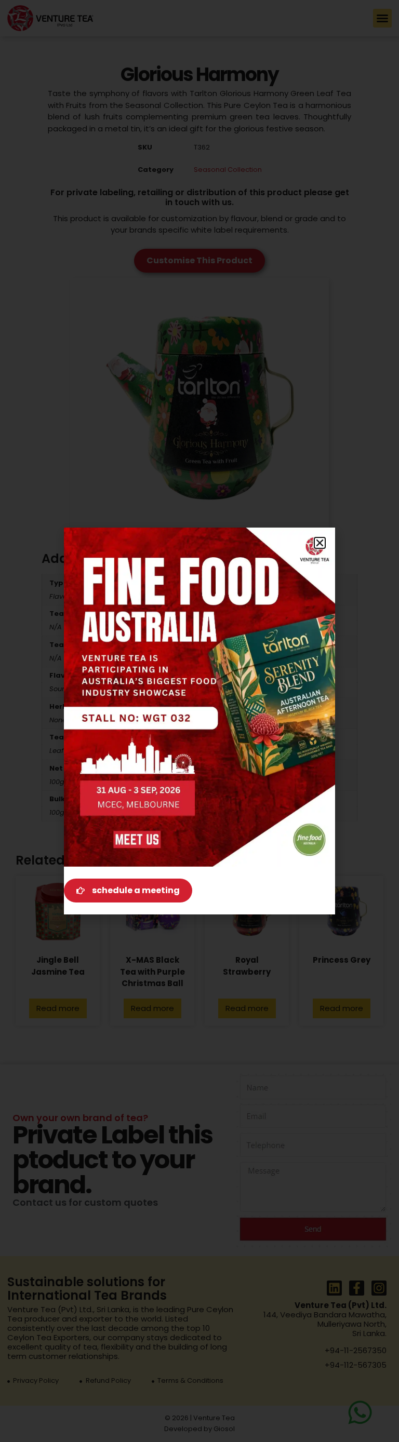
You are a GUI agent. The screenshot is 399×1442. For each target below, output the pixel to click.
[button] (320, 543)
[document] (199, 721)
